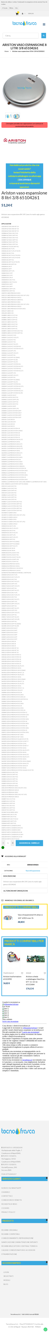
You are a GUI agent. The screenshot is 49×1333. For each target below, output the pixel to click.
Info (16, 8)
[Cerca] (43, 35)
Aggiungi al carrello (29, 843)
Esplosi (31, 13)
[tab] (24, 876)
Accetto (5, 8)
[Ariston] (24, 141)
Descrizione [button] (9, 876)
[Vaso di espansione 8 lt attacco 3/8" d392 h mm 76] (8, 914)
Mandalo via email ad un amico (19, 900)
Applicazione (6, 224)
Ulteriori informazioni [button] (15, 891)
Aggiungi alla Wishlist (15, 856)
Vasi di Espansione (33, 871)
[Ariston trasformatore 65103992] (13, 960)
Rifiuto (11, 8)
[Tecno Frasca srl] (24, 23)
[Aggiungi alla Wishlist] (22, 973)
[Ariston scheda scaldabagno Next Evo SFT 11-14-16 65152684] (36, 960)
